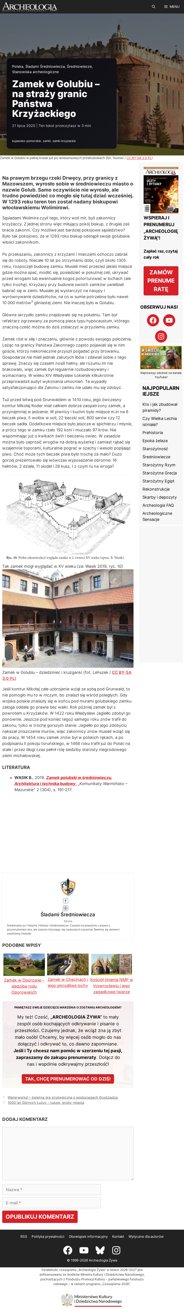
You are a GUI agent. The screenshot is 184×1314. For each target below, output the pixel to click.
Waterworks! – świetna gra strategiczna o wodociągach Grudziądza (63, 1097)
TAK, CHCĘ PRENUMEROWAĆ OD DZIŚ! (68, 1079)
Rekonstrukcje (156, 489)
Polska (17, 66)
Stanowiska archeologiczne (35, 72)
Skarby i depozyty (159, 497)
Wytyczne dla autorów (146, 1236)
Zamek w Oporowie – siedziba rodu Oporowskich (24, 986)
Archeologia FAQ (158, 505)
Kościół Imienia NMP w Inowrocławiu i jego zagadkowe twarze (111, 985)
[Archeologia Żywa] (29, 6)
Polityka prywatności (48, 1236)
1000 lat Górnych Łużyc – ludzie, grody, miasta (46, 1102)
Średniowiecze (79, 66)
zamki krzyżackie (64, 141)
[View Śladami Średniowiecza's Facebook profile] (65, 901)
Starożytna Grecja (159, 473)
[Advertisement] (161, 594)
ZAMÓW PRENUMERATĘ (161, 280)
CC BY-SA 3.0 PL (139, 158)
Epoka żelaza (155, 440)
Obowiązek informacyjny (88, 1236)
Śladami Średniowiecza (45, 66)
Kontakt (118, 1236)
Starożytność (155, 448)
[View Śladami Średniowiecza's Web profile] (65, 908)
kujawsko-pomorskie (26, 141)
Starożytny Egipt (158, 481)
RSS (23, 1236)
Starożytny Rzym (158, 465)
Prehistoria (152, 432)
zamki (47, 141)
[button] (153, 6)
